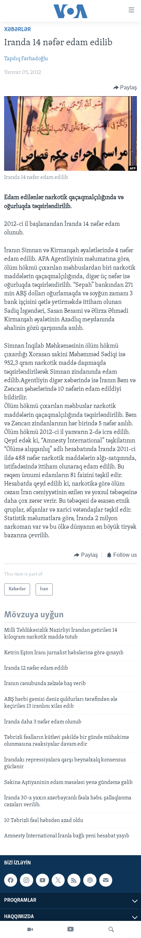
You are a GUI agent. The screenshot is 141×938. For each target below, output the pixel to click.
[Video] (30, 929)
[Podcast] (89, 880)
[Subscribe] (105, 880)
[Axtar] (111, 929)
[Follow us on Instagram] (26, 880)
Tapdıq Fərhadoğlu (26, 59)
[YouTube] (70, 929)
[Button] (125, 87)
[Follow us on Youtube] (42, 880)
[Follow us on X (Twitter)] (58, 880)
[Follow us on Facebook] (10, 880)
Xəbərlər (17, 30)
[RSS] (73, 880)
